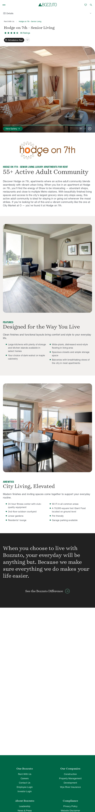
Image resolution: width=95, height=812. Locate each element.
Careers (25, 778)
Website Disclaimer (70, 810)
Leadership (24, 806)
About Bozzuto (24, 800)
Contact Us (24, 782)
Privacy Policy (70, 806)
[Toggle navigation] (4, 5)
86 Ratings (25, 33)
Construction (70, 774)
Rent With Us (9, 21)
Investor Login (25, 791)
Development (70, 782)
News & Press (25, 810)
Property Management (70, 778)
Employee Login (25, 787)
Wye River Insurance (70, 787)
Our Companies (70, 768)
